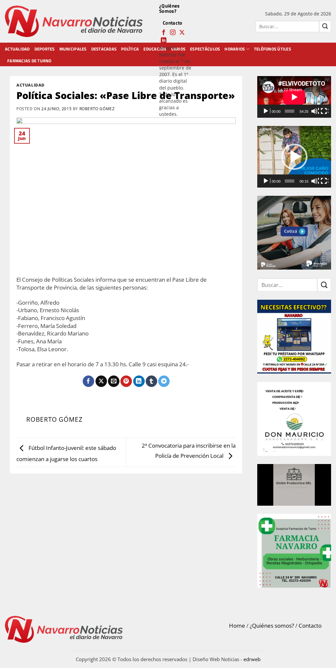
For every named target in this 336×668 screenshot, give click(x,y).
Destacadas (104, 49)
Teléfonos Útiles (272, 49)
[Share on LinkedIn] (139, 381)
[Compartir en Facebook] (88, 381)
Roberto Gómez (97, 108)
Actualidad (17, 49)
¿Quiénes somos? (272, 625)
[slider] (289, 181)
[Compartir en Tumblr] (151, 381)
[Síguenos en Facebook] (163, 33)
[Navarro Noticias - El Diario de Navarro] (74, 21)
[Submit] (325, 26)
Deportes (44, 49)
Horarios (234, 49)
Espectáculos (205, 49)
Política (130, 49)
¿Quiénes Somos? (169, 8)
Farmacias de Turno (29, 60)
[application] (294, 97)
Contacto (172, 23)
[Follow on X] (182, 33)
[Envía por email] (113, 381)
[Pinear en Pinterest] (126, 381)
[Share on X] (101, 381)
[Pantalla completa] (324, 111)
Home (237, 625)
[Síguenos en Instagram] (173, 33)
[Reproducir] (266, 111)
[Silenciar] (315, 111)
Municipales (73, 49)
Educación (154, 49)
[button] (294, 157)
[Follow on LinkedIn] (163, 40)
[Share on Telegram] (164, 381)
